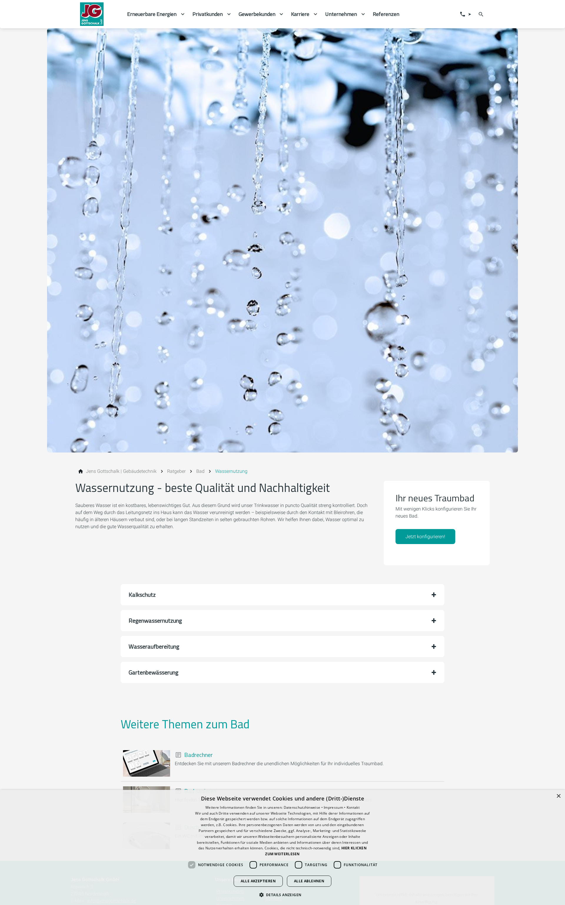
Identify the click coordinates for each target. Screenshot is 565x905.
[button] (282, 594)
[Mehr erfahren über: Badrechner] (146, 763)
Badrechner (198, 755)
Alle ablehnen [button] (309, 881)
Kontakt (353, 807)
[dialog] (282, 847)
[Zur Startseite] (99, 14)
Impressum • (335, 807)
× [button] (558, 796)
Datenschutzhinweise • (304, 807)
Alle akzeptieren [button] (258, 881)
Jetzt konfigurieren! (425, 536)
